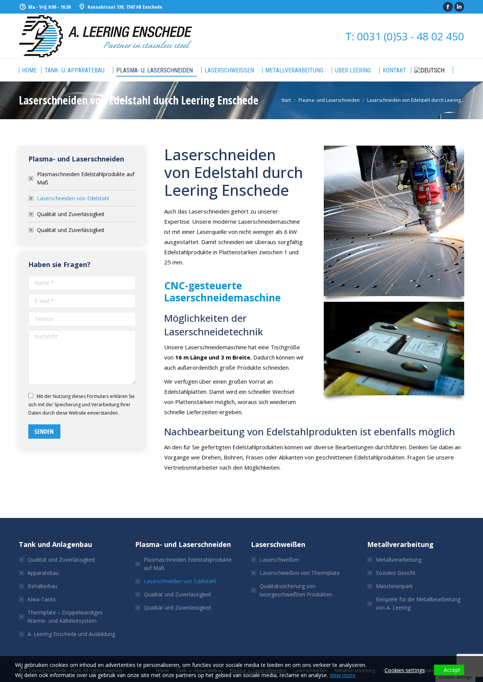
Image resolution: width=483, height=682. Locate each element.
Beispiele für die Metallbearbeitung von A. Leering (418, 603)
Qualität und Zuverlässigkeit (71, 214)
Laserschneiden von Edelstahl (73, 198)
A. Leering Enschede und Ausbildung (71, 633)
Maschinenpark (394, 586)
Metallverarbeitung (398, 559)
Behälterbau (42, 586)
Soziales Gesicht (395, 572)
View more (342, 675)
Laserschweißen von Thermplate (300, 572)
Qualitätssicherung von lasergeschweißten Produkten (296, 590)
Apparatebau (43, 572)
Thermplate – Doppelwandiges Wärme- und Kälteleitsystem (65, 616)
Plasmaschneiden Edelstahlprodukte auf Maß (85, 178)
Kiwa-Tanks (42, 599)
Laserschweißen (279, 559)
